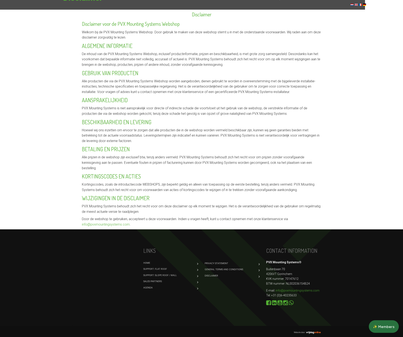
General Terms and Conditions (224, 269)
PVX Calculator (134, 18)
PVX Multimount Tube (352, 29)
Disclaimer (211, 275)
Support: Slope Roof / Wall (129, 29)
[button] (384, 326)
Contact (391, 4)
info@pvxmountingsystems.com (297, 290)
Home (111, 18)
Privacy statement (216, 263)
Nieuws (376, 4)
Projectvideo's (214, 41)
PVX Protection (299, 18)
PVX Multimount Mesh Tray (128, 41)
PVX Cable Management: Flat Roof (180, 18)
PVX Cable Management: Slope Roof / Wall (247, 18)
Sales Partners (208, 29)
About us (234, 29)
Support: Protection (173, 29)
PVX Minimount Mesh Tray (176, 41)
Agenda (323, 29)
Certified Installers (264, 29)
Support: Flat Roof (333, 18)
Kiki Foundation (298, 29)
